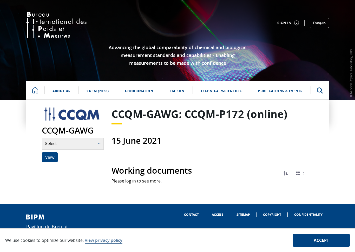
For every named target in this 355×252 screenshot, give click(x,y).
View (49, 157)
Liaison (177, 91)
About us (61, 91)
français (319, 23)
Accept (321, 240)
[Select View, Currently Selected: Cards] (300, 173)
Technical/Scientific (221, 91)
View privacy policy (103, 240)
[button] (285, 173)
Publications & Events (280, 91)
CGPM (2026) (98, 91)
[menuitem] (191, 214)
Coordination (139, 91)
